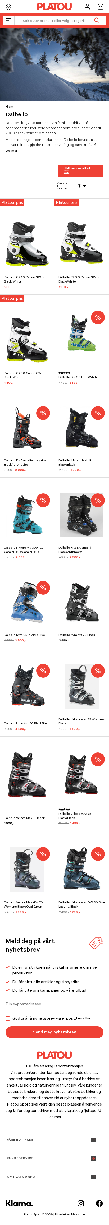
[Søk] (96, 20)
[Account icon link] (87, 6)
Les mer (11, 151)
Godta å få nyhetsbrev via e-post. (51, 1018)
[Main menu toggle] (8, 20)
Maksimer (78, 1214)
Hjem (9, 106)
